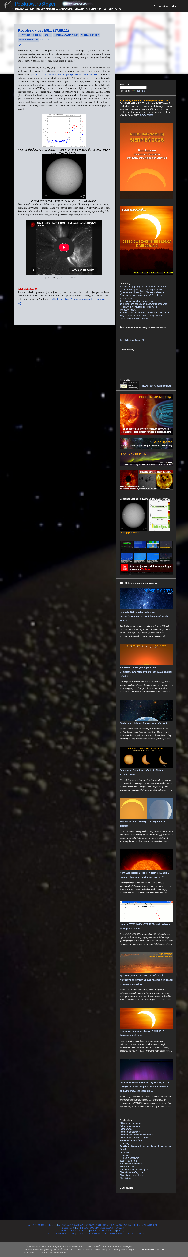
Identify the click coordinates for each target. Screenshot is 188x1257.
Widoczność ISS (128, 310)
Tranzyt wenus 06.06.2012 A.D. (135, 1164)
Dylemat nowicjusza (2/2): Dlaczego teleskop (142, 292)
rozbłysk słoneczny (28, 40)
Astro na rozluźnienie (130, 1126)
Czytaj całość (146, 115)
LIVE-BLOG (82, 1227)
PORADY (119, 1227)
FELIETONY (68, 1227)
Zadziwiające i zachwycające (134, 1169)
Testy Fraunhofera (128, 1161)
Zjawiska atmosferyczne (131, 1172)
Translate (140, 91)
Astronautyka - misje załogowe (135, 1137)
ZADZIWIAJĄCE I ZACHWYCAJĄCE (126, 1233)
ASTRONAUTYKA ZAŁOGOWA (112, 1224)
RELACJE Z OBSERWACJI (103, 1230)
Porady (123, 1149)
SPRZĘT (121, 1230)
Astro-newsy (126, 1129)
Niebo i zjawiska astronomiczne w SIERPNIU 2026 (145, 312)
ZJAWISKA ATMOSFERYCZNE (59, 1233)
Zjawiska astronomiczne (131, 1175)
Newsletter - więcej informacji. (156, 386)
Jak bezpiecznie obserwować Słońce (138, 301)
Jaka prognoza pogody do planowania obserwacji (144, 304)
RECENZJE (83, 1230)
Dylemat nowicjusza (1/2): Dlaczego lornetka (141, 289)
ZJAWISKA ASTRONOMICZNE (91, 1233)
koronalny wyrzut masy (66, 35)
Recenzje (124, 1155)
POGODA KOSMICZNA (101, 1227)
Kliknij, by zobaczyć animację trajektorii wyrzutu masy (79, 299)
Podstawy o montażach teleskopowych (139, 307)
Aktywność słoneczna (30, 35)
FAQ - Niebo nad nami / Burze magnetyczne (141, 315)
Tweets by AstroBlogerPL (132, 340)
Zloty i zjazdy (126, 1178)
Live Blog (124, 1143)
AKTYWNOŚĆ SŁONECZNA (42, 1224)
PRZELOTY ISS (68, 1230)
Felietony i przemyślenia (132, 1140)
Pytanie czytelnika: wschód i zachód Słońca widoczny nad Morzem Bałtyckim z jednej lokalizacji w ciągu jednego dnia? (146, 979)
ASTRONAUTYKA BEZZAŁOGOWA (76, 1224)
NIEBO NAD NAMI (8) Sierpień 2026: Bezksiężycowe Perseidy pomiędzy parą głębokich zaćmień (146, 671)
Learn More (147, 1249)
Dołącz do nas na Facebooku (134, 318)
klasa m (47, 35)
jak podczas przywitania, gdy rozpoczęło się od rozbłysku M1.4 (65, 74)
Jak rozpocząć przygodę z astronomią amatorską (143, 286)
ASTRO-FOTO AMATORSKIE (143, 1224)
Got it (160, 1249)
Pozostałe (125, 1152)
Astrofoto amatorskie (130, 1132)
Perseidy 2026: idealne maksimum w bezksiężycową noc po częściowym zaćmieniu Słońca (144, 616)
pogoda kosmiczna (90, 35)
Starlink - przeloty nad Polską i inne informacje (144, 723)
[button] (19, 45)
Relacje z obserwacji (130, 1158)
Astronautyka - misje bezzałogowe (136, 1135)
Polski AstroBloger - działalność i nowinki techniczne (145, 1146)
